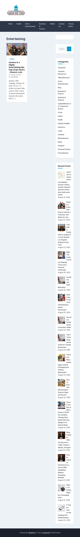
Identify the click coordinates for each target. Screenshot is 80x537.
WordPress (32, 532)
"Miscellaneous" (64, 78)
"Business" (62, 68)
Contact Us (61, 25)
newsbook (45, 532)
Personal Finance (64, 149)
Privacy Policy (71, 25)
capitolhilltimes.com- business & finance (64, 106)
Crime (60, 112)
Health (18, 24)
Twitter (52, 24)
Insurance (61, 127)
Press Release (63, 153)
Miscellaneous (63, 138)
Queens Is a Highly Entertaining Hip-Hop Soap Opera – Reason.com (17, 67)
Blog (59, 88)
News (10, 24)
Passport (61, 146)
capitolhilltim (14, 77)
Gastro (60, 116)
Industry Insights (64, 123)
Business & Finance (42, 26)
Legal (60, 131)
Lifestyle (61, 135)
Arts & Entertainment (30, 25)
